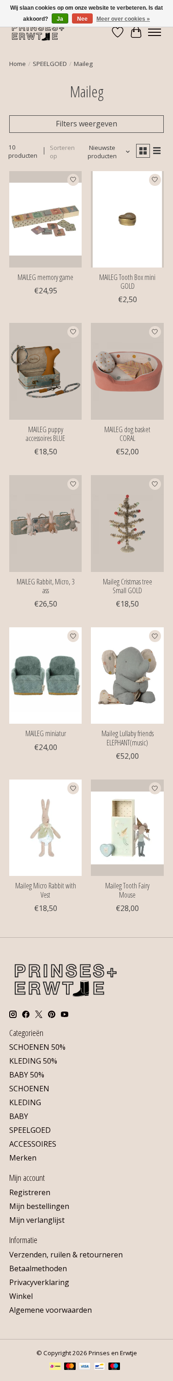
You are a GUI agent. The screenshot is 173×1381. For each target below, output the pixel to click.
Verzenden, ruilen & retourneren (66, 1255)
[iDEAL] (55, 1367)
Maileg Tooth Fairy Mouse (127, 890)
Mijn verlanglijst (37, 1220)
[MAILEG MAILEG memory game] (45, 219)
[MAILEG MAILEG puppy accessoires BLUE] (45, 371)
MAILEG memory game (45, 277)
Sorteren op (62, 151)
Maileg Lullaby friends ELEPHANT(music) (127, 737)
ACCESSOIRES (32, 1144)
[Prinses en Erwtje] (38, 32)
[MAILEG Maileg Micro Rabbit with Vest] (45, 828)
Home (17, 64)
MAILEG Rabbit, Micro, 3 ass (45, 586)
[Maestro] (114, 1367)
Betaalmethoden (38, 1268)
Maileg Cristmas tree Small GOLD (127, 586)
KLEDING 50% (33, 1061)
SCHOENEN (29, 1088)
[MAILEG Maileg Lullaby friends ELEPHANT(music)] (127, 675)
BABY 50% (26, 1075)
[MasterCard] (70, 1367)
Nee (82, 19)
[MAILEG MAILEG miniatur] (45, 675)
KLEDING (25, 1102)
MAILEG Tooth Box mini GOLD (127, 281)
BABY (18, 1116)
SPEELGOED (50, 64)
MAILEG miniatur (45, 733)
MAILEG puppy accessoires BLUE (45, 433)
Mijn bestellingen (39, 1206)
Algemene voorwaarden (50, 1310)
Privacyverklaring (39, 1282)
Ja (60, 19)
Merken (22, 1158)
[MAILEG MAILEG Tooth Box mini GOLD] (127, 219)
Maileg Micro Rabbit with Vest (45, 890)
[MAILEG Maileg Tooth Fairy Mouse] (127, 828)
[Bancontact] (99, 1367)
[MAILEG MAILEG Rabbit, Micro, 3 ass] (45, 523)
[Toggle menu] (154, 32)
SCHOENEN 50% (37, 1047)
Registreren (29, 1192)
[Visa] (85, 1367)
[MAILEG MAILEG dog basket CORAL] (127, 371)
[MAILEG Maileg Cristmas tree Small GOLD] (127, 523)
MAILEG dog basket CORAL (127, 433)
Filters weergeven (86, 124)
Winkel (21, 1296)
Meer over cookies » (123, 19)
